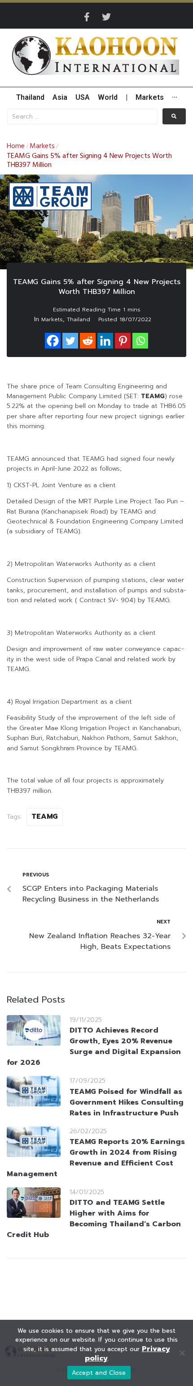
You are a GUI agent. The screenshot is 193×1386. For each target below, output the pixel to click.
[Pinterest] (123, 341)
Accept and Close (99, 1373)
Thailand (78, 319)
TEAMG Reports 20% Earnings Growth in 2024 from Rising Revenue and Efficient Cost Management (96, 1157)
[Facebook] (53, 341)
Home (16, 146)
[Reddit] (88, 341)
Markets (42, 146)
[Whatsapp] (140, 341)
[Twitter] (106, 17)
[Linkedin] (105, 341)
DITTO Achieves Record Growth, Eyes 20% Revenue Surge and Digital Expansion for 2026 (94, 1046)
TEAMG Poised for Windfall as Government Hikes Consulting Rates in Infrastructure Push (127, 1102)
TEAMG (44, 816)
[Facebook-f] (86, 17)
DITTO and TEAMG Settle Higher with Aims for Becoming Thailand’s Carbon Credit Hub (94, 1218)
